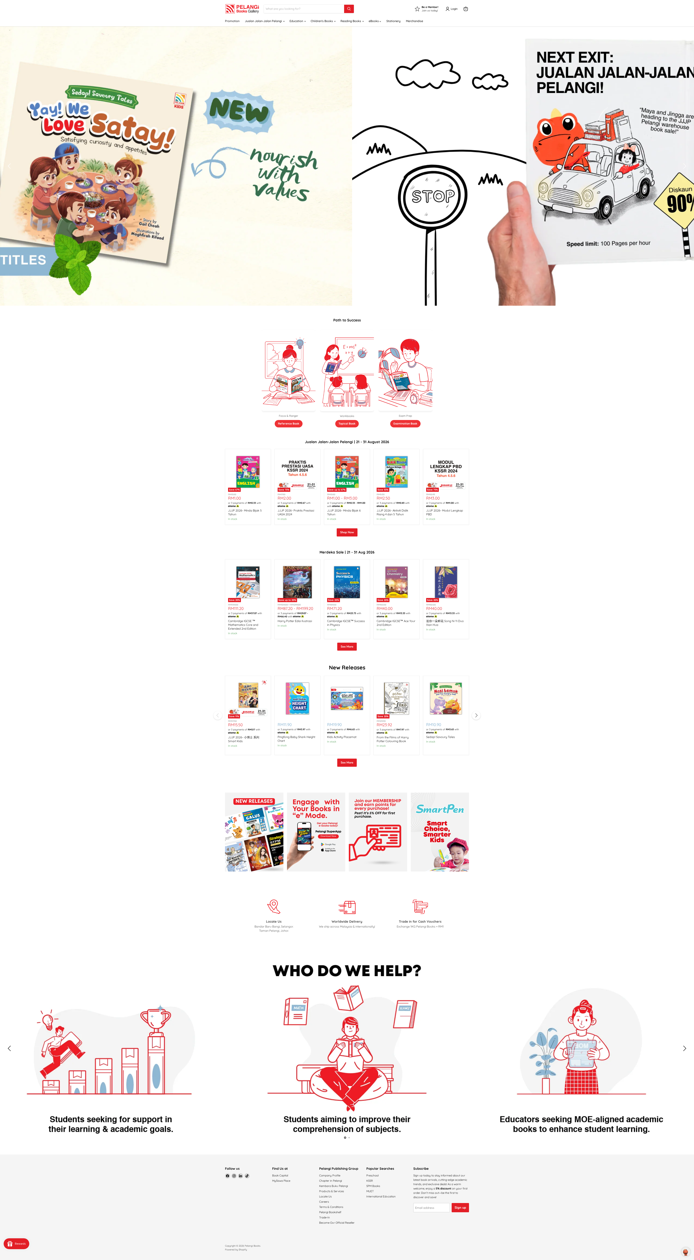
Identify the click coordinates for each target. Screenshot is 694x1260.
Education (297, 21)
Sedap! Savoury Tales (440, 737)
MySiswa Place (281, 1180)
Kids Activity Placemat (341, 737)
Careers (324, 1201)
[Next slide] (684, 166)
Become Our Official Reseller (337, 1222)
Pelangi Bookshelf (330, 1212)
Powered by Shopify (236, 1249)
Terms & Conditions (331, 1207)
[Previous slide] (10, 166)
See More (347, 647)
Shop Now (347, 532)
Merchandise (414, 21)
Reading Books (351, 21)
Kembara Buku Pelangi (333, 1186)
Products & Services (331, 1191)
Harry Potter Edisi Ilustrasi (295, 621)
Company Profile (329, 1175)
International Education (381, 1196)
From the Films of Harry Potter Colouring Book (393, 739)
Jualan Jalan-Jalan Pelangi (264, 21)
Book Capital (280, 1175)
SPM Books (373, 1186)
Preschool (372, 1175)
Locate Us (325, 1196)
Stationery (393, 21)
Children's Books (322, 21)
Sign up (460, 1207)
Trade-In (324, 1217)
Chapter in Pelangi (330, 1180)
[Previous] (217, 715)
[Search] (349, 9)
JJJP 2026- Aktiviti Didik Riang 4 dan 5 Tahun (392, 512)
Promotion (232, 21)
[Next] (476, 715)
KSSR (369, 1180)
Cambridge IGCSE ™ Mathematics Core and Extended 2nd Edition (243, 624)
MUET (370, 1191)
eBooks (374, 21)
